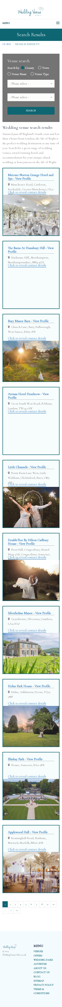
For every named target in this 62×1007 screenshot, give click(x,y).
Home (6, 44)
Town (45, 68)
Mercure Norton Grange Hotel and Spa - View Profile (30, 177)
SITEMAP (39, 980)
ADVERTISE (40, 963)
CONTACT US (42, 972)
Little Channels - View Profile (27, 467)
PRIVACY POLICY (44, 984)
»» (17, 910)
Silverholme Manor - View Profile (29, 613)
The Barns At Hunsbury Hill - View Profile (31, 250)
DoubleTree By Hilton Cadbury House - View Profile (28, 542)
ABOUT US (40, 968)
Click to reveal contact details (27, 192)
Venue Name (19, 74)
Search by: (13, 68)
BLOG (37, 976)
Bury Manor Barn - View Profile (28, 321)
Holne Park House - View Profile (29, 686)
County (29, 68)
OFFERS (38, 955)
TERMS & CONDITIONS (41, 991)
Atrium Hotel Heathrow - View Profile (28, 396)
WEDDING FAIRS (43, 959)
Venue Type (42, 74)
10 (53, 904)
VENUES (38, 951)
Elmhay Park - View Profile (25, 759)
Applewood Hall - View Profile (28, 832)
